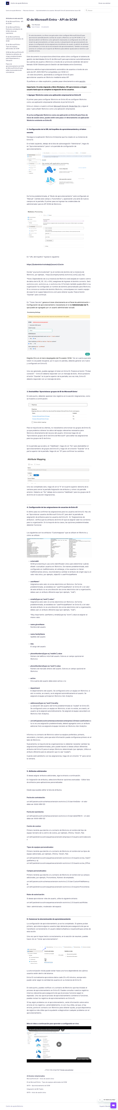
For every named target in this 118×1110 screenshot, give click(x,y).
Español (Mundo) (105, 1106)
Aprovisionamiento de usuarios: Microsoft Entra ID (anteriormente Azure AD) (58, 10)
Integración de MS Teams (35, 1089)
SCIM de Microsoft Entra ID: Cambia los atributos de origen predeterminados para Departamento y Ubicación (15, 56)
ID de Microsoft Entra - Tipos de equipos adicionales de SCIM (13, 46)
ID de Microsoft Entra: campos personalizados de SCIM (14, 39)
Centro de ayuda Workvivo (13, 10)
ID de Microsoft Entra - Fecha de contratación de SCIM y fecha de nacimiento (14, 30)
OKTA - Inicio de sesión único (36, 1092)
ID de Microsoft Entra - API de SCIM (14, 22)
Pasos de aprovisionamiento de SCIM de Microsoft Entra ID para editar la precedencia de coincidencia (15, 68)
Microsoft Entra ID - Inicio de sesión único (40, 1079)
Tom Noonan (36, 25)
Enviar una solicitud (104, 3)
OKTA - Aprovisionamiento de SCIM (38, 1085)
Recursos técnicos (28, 10)
